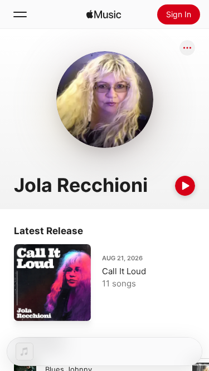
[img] (103, 14)
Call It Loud (124, 271)
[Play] (185, 186)
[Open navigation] (20, 14)
